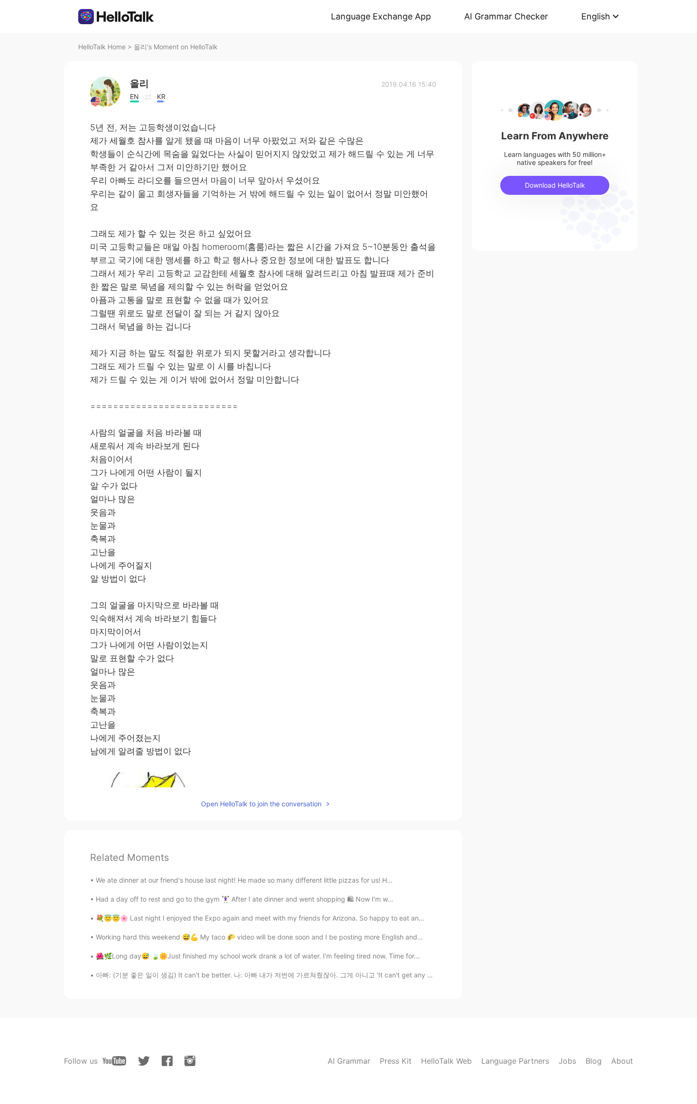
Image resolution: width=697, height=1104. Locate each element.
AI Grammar (349, 1061)
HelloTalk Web (446, 1061)
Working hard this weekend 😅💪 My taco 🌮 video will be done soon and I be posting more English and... (259, 937)
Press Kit (396, 1061)
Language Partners (515, 1061)
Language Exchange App (381, 16)
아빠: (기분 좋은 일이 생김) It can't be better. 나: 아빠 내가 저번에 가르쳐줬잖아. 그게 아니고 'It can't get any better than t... (284, 975)
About (622, 1061)
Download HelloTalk (555, 185)
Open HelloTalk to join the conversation (261, 804)
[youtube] (114, 1061)
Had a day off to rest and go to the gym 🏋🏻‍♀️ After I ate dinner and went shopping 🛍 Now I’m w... (244, 899)
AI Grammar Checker (506, 16)
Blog (594, 1061)
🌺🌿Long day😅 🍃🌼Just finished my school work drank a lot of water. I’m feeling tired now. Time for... (258, 956)
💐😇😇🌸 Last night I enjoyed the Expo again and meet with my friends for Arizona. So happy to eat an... (260, 918)
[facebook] (167, 1061)
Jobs (567, 1061)
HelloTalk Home (102, 47)
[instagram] (189, 1061)
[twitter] (144, 1061)
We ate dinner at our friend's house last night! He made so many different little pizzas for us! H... (244, 880)
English (595, 16)
